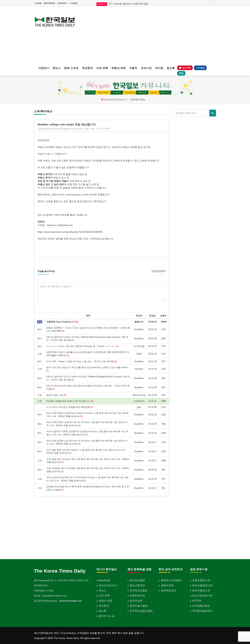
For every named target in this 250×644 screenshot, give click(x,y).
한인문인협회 (137, 580)
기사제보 (73, 3)
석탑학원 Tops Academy (62, 321)
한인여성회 (136, 600)
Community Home (115, 99)
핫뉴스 (57, 68)
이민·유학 (102, 68)
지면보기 (43, 68)
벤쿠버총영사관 (201, 590)
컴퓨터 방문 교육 (56, 395)
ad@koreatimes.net (70, 600)
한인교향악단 (137, 585)
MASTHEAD (49, 3)
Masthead (104, 580)
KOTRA (196, 600)
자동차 (133, 68)
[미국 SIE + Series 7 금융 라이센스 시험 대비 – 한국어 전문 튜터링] (81, 361)
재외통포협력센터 (202, 610)
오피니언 (146, 68)
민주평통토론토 (201, 605)
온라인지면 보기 (108, 585)
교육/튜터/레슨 (138, 99)
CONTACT (62, 3)
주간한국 (87, 68)
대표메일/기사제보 (44, 590)
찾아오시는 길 (107, 615)
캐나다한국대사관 (202, 595)
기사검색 (200, 68)
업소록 (171, 68)
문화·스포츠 (71, 68)
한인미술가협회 (139, 605)
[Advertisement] (148, 35)
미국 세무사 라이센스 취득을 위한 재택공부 (69, 407)
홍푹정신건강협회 (171, 580)
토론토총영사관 (201, 580)
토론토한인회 (137, 595)
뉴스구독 (186, 68)
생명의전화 (167, 585)
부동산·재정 (118, 68)
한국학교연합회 (139, 590)
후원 (181, 73)
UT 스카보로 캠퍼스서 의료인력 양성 (128, 3)
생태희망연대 (168, 590)
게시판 (159, 68)
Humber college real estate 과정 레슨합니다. (69, 401)
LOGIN (38, 3)
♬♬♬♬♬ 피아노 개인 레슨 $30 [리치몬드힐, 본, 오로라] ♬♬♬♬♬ (82, 346)
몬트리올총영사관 (202, 585)
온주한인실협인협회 (141, 610)
